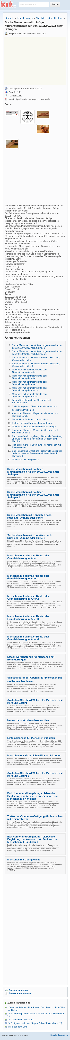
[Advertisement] (32, 60)
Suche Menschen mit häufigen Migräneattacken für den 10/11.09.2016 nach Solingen (37, 346)
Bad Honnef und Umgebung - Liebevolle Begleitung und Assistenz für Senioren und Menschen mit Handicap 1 (37, 453)
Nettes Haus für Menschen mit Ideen (30, 419)
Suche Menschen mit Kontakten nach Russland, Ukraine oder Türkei (29, 516)
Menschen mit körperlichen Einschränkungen (34, 426)
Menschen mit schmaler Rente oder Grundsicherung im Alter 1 (29, 377)
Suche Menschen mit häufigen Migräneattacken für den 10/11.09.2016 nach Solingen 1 (37, 352)
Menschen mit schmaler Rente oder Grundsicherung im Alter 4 (29, 395)
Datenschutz (63, 1035)
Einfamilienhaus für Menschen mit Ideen (32, 423)
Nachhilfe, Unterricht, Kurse (49, 18)
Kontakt (53, 1035)
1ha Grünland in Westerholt (20, 1019)
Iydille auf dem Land (17, 1026)
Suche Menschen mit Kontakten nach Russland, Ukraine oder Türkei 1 (29, 536)
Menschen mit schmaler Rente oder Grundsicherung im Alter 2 (29, 383)
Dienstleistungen (25, 18)
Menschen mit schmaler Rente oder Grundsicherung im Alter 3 (29, 389)
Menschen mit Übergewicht (25, 459)
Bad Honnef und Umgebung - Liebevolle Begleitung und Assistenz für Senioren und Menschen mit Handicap (37, 439)
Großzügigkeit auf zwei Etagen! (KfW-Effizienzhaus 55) (34, 1023)
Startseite (9, 18)
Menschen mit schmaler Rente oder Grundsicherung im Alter (29, 370)
